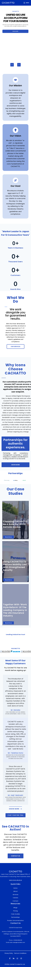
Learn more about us (15, 880)
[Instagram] (21, 958)
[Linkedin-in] (13, 958)
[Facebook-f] (9, 958)
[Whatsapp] (17, 958)
